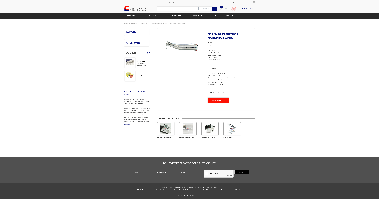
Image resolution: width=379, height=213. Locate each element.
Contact (238, 190)
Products (141, 190)
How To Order (181, 190)
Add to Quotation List (218, 100)
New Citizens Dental (181, 187)
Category (204, 8)
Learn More (127, 124)
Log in (215, 187)
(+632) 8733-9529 (164, 2)
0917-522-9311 (194, 2)
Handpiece (144, 23)
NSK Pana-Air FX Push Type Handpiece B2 (142, 63)
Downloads (204, 190)
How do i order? (247, 8)
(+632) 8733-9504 (175, 2)
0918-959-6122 (203, 2)
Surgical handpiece (156, 23)
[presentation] (219, 174)
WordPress (208, 187)
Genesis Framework (197, 187)
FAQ (222, 190)
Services (160, 190)
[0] (221, 9)
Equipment (134, 23)
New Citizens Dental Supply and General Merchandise (140, 8)
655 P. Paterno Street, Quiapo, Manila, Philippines (232, 2)
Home (126, 23)
